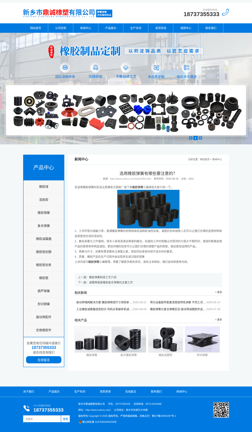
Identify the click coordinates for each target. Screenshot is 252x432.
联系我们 (210, 28)
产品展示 (110, 28)
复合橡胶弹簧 (128, 355)
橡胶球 (43, 186)
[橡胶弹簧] (92, 339)
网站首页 (35, 28)
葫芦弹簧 (44, 291)
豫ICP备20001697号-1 (164, 415)
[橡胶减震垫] (165, 339)
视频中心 (185, 28)
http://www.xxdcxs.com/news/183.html (130, 178)
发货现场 (160, 28)
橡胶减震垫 (165, 355)
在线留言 (44, 360)
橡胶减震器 (43, 239)
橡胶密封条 (43, 265)
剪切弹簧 (44, 304)
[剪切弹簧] (202, 339)
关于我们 (28, 391)
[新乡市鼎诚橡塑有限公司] (67, 17)
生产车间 (135, 28)
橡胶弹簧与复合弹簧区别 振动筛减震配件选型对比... (185, 309)
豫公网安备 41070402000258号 (99, 422)
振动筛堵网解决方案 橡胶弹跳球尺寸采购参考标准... (111, 302)
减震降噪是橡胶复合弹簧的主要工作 (111, 282)
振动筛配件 (43, 317)
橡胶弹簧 (44, 213)
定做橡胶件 (43, 330)
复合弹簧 (44, 226)
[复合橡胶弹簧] (128, 339)
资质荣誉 (105, 391)
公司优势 (60, 28)
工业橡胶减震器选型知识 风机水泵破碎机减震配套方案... (111, 309)
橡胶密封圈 (43, 252)
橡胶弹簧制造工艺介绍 (102, 277)
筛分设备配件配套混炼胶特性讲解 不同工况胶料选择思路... (185, 302)
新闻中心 (85, 28)
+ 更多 (218, 292)
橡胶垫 (43, 278)
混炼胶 (43, 199)
